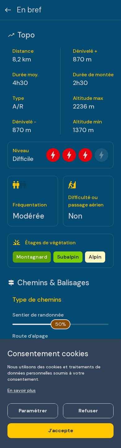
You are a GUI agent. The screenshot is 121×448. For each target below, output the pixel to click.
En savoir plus (21, 390)
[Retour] (8, 10)
